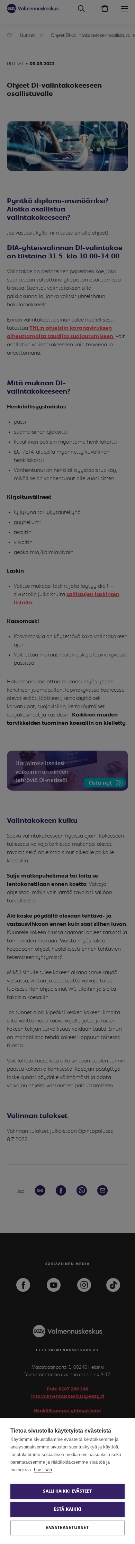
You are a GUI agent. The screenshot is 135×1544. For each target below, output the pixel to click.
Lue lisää (43, 1469)
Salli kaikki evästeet (67, 1491)
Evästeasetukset (67, 1527)
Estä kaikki (67, 1509)
